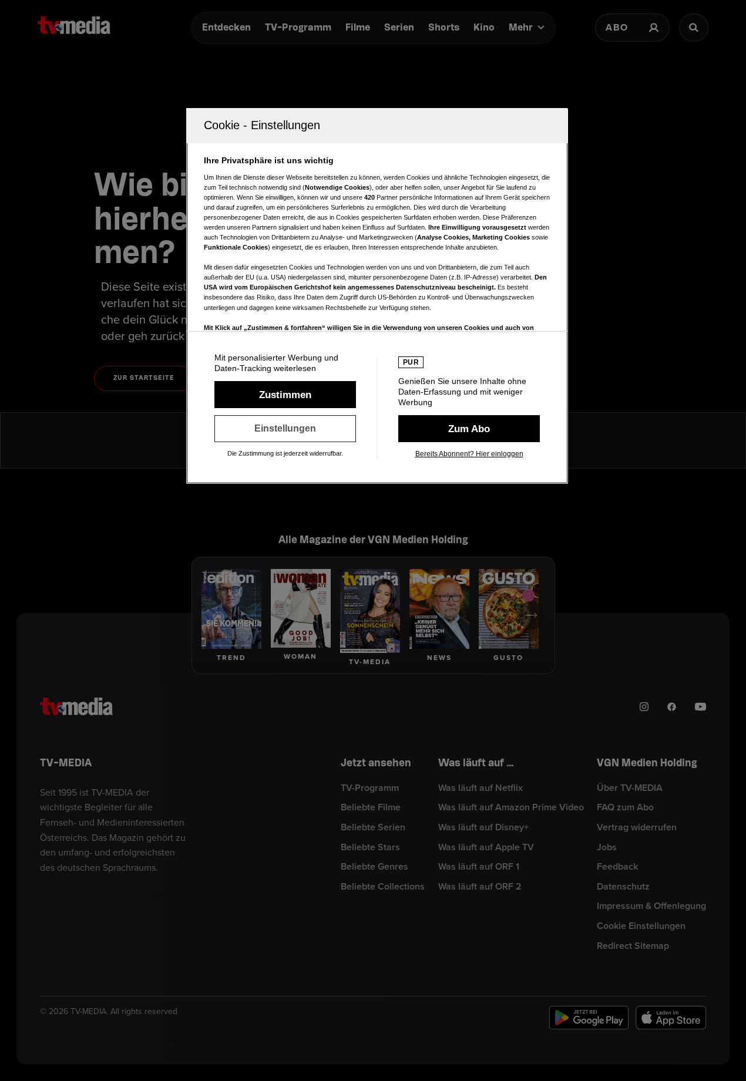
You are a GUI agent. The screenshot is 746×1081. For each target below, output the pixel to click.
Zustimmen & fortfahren (285, 394)
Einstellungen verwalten (285, 428)
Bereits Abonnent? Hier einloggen (469, 454)
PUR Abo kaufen (469, 428)
